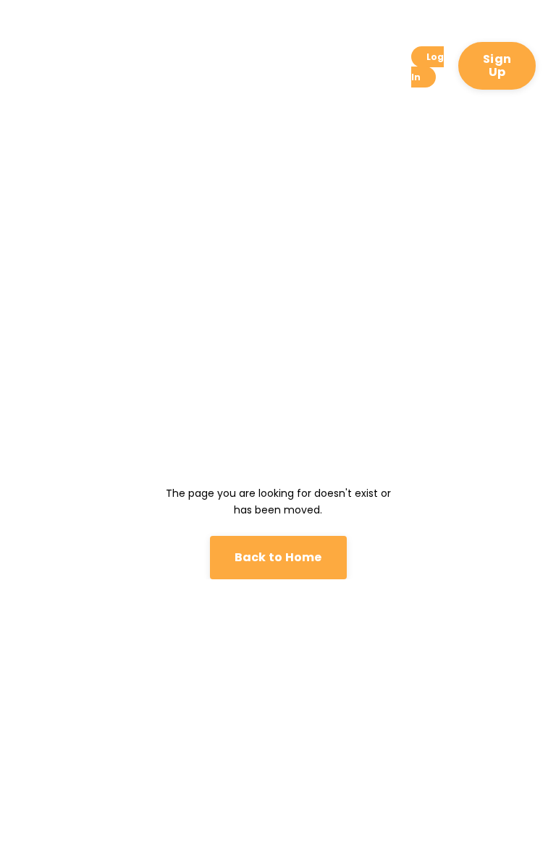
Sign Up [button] (497, 65)
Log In (427, 67)
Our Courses (157, 66)
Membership (324, 58)
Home (65, 58)
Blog (379, 58)
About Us (108, 66)
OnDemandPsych (235, 58)
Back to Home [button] (278, 557)
